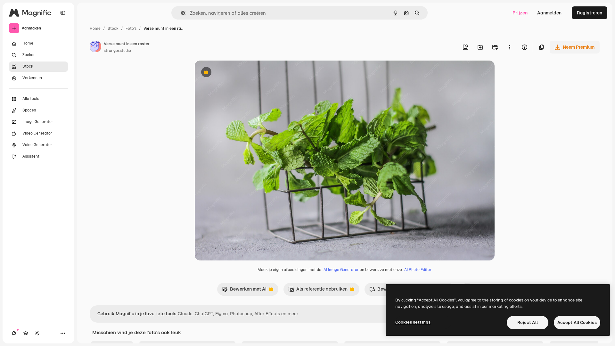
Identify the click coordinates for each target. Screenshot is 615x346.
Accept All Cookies (577, 322)
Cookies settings (412, 322)
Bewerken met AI (244, 290)
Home (95, 28)
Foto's (131, 28)
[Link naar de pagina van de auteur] (95, 47)
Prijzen (520, 13)
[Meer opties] (509, 47)
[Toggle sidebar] (63, 13)
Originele (237, 73)
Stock (113, 28)
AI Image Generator (341, 269)
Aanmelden (549, 13)
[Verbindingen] (14, 333)
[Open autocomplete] (180, 13)
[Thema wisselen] (37, 333)
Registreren (589, 13)
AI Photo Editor (417, 269)
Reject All (527, 322)
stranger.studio (117, 50)
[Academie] (25, 333)
